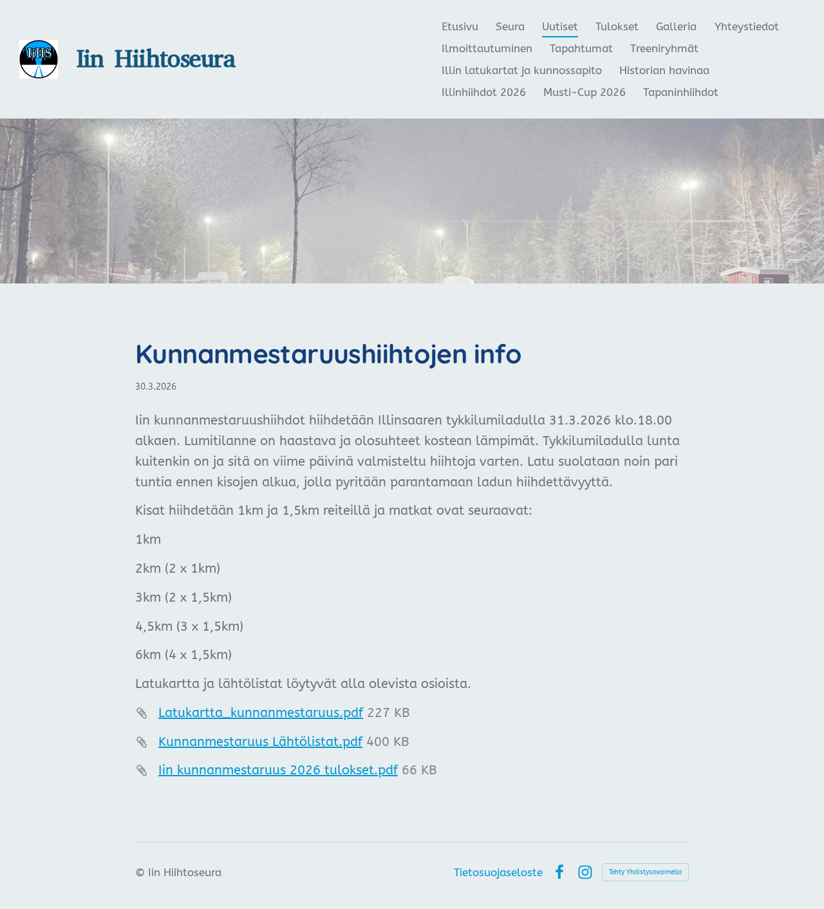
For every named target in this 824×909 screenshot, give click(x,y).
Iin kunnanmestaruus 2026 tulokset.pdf (278, 770)
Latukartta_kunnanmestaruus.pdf (260, 712)
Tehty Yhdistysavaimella (645, 872)
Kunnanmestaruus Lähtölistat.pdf (260, 741)
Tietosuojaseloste (498, 872)
